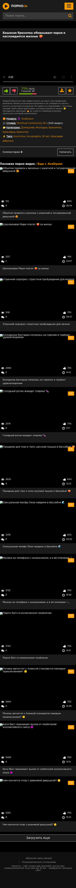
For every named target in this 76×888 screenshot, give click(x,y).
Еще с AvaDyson (49, 164)
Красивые (9, 132)
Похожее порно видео (17, 164)
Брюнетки (55, 128)
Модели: (11, 119)
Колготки (19, 136)
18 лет (45, 136)
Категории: (13, 128)
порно (19, 6)
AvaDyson (27, 119)
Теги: (9, 136)
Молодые (41, 128)
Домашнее (27, 128)
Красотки (22, 132)
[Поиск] (69, 15)
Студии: (11, 123)
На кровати (34, 136)
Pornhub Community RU (32, 123)
